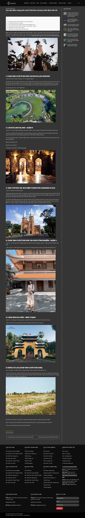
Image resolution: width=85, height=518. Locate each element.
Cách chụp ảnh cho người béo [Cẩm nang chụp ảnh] (20, 437)
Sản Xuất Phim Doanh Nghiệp (13, 451)
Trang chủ (26, 3)
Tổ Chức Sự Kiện (53, 3)
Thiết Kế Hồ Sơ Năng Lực (31, 453)
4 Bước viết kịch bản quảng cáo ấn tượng (72, 45)
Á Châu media (18, 35)
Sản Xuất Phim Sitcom (11, 458)
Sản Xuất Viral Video (10, 463)
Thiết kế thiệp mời (29, 458)
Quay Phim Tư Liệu (47, 463)
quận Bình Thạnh (29, 320)
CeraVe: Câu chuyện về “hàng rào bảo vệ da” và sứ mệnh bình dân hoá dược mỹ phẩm (73, 14)
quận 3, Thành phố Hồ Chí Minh (48, 243)
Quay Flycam (46, 451)
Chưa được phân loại (10, 8)
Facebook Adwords (66, 458)
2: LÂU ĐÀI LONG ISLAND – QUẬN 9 (15, 23)
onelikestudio (41, 370)
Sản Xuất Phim (28, 470)
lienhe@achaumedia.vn (71, 473)
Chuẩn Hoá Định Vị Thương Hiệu (51, 473)
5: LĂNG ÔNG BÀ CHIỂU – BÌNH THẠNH (16, 27)
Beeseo (12, 515)
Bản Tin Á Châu (62, 3)
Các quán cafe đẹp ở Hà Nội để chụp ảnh (48, 437)
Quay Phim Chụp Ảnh (48, 453)
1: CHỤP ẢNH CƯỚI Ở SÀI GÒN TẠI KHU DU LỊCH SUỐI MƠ (20, 21)
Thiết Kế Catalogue (29, 451)
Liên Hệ (69, 3)
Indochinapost (27, 515)
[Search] (78, 3)
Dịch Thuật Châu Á (19, 515)
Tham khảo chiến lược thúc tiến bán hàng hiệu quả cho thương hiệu (72, 35)
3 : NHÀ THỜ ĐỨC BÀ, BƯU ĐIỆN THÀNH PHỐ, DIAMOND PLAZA (21, 24)
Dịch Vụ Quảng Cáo (67, 456)
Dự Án (37, 3)
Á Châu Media (20, 513)
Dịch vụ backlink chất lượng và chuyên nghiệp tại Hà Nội (73, 40)
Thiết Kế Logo (28, 456)
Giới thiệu (32, 3)
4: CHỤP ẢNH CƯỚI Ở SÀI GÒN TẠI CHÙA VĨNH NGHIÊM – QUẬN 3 (21, 26)
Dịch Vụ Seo (65, 451)
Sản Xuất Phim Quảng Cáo (12, 456)
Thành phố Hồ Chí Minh (39, 320)
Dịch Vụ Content (66, 453)
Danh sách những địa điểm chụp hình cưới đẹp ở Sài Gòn (73, 30)
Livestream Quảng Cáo (67, 463)
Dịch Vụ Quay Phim (47, 460)
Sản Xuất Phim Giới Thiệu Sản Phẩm (14, 453)
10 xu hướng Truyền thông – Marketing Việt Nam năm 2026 (72, 20)
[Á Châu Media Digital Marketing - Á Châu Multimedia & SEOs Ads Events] (14, 3)
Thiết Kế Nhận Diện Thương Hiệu (51, 482)
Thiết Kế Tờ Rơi (28, 460)
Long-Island (14, 145)
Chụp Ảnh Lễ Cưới (47, 458)
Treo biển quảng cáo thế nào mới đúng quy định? (73, 25)
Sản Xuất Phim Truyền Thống (12, 460)
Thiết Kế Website (28, 463)
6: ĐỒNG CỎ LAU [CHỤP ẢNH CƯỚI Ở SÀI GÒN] (17, 29)
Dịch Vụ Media (43, 3)
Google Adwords (66, 460)
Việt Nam (47, 320)
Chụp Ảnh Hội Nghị (47, 456)
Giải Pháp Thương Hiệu (48, 470)
